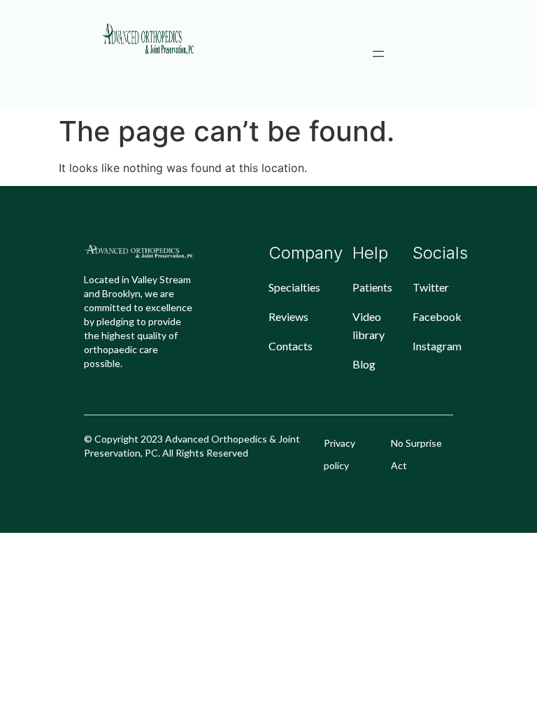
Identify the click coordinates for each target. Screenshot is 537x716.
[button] (378, 54)
